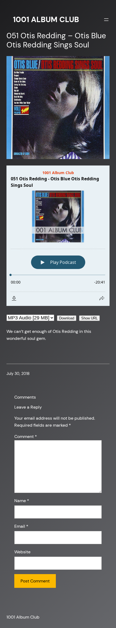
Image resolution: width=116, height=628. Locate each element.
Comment (25, 436)
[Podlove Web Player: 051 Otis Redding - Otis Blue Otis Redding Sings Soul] (58, 235)
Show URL (89, 318)
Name (21, 500)
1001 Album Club (46, 20)
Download (66, 318)
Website (22, 552)
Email (21, 526)
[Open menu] (106, 19)
